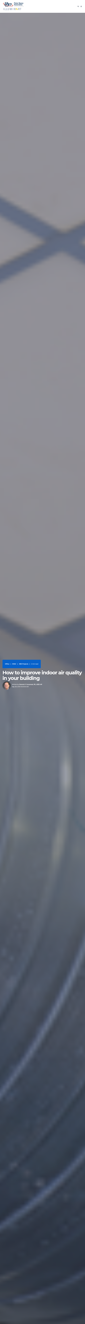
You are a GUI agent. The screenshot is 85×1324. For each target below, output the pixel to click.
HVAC (14, 664)
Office (7, 664)
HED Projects (23, 664)
